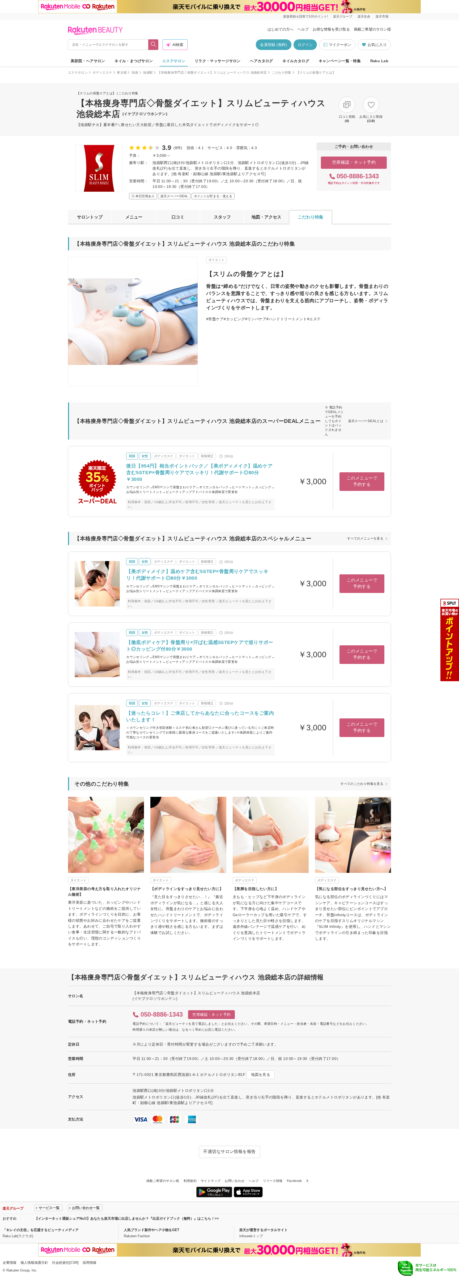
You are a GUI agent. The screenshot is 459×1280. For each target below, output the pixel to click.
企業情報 (9, 1263)
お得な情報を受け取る (331, 29)
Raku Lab (379, 61)
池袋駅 (148, 72)
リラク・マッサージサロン (218, 61)
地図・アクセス (266, 217)
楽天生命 (364, 16)
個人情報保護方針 (34, 1263)
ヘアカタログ (261, 61)
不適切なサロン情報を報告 (229, 1151)
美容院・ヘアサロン (88, 61)
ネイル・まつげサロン (133, 61)
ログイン (305, 45)
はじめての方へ (280, 29)
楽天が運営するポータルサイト (263, 1230)
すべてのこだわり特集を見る (362, 783)
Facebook (294, 1181)
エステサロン (173, 61)
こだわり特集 (281, 72)
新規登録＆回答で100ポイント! (305, 16)
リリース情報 (273, 1181)
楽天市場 (382, 16)
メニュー (133, 217)
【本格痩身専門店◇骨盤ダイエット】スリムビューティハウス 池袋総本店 (212, 72)
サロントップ (90, 217)
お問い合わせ (234, 1181)
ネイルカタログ (295, 61)
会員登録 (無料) (273, 45)
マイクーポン (340, 45)
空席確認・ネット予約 (354, 162)
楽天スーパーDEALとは (365, 421)
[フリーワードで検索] (153, 44)
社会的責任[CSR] (65, 1263)
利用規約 (190, 1181)
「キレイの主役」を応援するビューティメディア (41, 1230)
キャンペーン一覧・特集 (340, 61)
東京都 (122, 72)
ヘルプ (303, 29)
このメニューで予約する (362, 481)
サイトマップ (210, 1181)
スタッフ (222, 217)
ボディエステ (102, 72)
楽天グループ (342, 16)
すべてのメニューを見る (365, 538)
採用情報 (89, 1263)
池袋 (134, 72)
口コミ (178, 217)
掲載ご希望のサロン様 (372, 29)
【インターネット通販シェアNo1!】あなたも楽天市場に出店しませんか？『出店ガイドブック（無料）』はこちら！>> (127, 1218)
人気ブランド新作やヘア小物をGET (151, 1230)
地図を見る (260, 1074)
